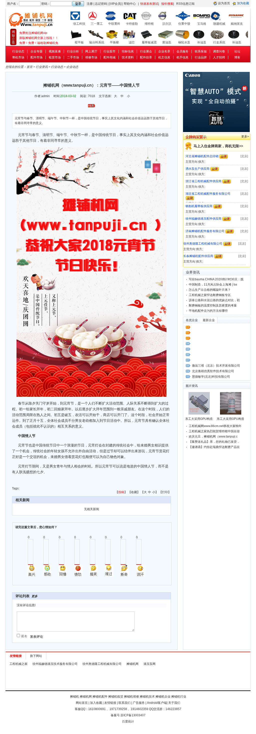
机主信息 (164, 57)
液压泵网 (150, 664)
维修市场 (91, 57)
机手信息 (182, 57)
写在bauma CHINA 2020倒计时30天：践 (216, 279)
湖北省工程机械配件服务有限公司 (208, 181)
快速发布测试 (149, 3)
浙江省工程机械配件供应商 (204, 168)
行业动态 (18, 51)
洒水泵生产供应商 (198, 156)
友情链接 (110, 703)
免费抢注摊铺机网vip (33, 43)
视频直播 (55, 51)
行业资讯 (42, 67)
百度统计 (128, 721)
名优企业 (192, 320)
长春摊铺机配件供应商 (198, 243)
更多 (35, 596)
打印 (165, 492)
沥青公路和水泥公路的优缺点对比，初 (214, 300)
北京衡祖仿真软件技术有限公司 (213, 371)
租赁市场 (55, 57)
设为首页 (224, 3)
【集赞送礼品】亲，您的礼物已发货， (214, 441)
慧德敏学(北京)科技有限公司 (211, 376)
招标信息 (128, 51)
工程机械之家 (19, 664)
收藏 (134, 492)
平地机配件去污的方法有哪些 (208, 310)
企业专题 (36, 51)
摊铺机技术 (147, 696)
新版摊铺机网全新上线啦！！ (38, 33)
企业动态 (72, 67)
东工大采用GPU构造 (199, 419)
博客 (237, 57)
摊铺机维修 (131, 696)
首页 (29, 67)
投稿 (121, 492)
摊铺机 (74, 696)
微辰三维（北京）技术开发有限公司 (216, 365)
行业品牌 (201, 57)
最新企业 (209, 320)
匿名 (24, 636)
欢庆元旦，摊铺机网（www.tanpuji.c (213, 436)
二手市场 (73, 57)
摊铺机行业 (178, 696)
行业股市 (110, 51)
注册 (90, 3)
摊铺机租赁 (115, 696)
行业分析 (73, 51)
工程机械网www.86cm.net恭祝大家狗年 (215, 426)
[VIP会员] (115, 3)
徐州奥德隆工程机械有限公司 (202, 231)
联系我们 (124, 703)
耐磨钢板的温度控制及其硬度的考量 (213, 305)
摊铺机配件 (100, 696)
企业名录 (164, 51)
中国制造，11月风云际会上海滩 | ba (213, 284)
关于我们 (174, 703)
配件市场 (36, 57)
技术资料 (128, 57)
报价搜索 (167, 3)
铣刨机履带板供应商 (199, 193)
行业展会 (146, 51)
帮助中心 (130, 3)
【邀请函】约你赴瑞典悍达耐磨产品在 (214, 447)
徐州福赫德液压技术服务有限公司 (55, 664)
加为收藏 (243, 3)
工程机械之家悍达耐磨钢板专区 (210, 295)
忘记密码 (101, 3)
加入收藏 (96, 703)
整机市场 (18, 57)
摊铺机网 (132, 664)
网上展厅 (91, 51)
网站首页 (82, 703)
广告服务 (139, 703)
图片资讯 (192, 386)
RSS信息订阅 (185, 3)
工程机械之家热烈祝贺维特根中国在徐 (214, 431)
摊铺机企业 (163, 696)
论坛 (237, 51)
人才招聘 (219, 57)
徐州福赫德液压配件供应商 (204, 206)
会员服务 (182, 51)
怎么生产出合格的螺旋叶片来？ (210, 290)
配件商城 (110, 57)
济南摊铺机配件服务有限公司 (205, 218)
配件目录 (146, 57)
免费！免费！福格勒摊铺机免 (38, 38)
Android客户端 (157, 703)
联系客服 (201, 51)
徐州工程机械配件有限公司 (201, 256)
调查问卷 (219, 51)
